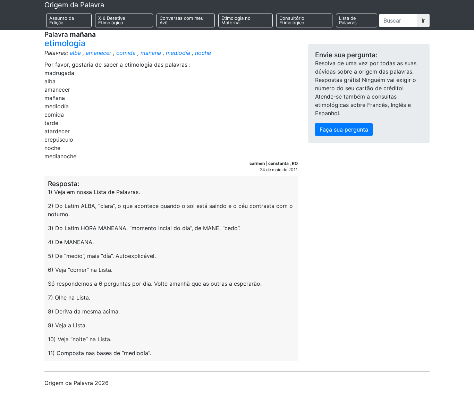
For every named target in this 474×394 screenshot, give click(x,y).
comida (126, 52)
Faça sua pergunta (344, 129)
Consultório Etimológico (291, 20)
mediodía (178, 52)
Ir (423, 20)
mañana (151, 52)
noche (203, 52)
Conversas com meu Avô (182, 20)
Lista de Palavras (348, 20)
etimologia (65, 43)
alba (75, 52)
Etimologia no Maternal (236, 20)
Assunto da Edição (61, 20)
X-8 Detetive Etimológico (111, 20)
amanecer (98, 52)
